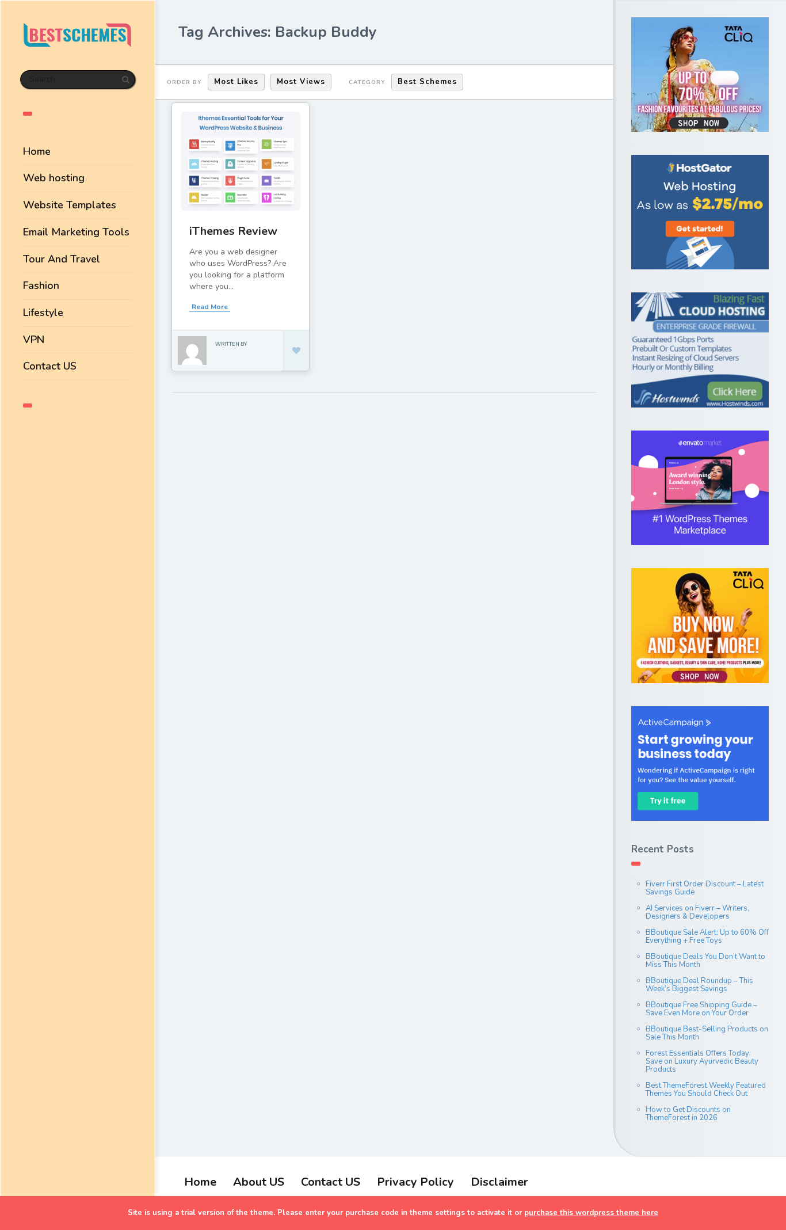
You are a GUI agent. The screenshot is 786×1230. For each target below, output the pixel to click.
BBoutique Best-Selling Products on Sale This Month (707, 1033)
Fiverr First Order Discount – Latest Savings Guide (705, 888)
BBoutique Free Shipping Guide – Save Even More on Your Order (701, 1009)
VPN (33, 339)
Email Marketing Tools (76, 232)
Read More (210, 306)
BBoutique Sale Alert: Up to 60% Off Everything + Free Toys (707, 936)
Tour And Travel (61, 259)
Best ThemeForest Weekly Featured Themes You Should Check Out (706, 1089)
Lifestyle (43, 312)
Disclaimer (499, 1182)
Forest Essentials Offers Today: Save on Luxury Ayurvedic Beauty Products (702, 1061)
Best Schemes (427, 82)
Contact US (50, 366)
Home (37, 151)
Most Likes (236, 82)
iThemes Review (233, 231)
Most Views (301, 82)
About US (258, 1182)
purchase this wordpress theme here (591, 1213)
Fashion (41, 285)
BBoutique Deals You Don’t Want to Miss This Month (705, 960)
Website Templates (69, 205)
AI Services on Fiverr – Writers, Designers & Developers (697, 912)
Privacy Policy (415, 1182)
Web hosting (54, 178)
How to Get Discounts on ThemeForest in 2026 (688, 1114)
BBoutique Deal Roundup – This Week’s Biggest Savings (699, 985)
